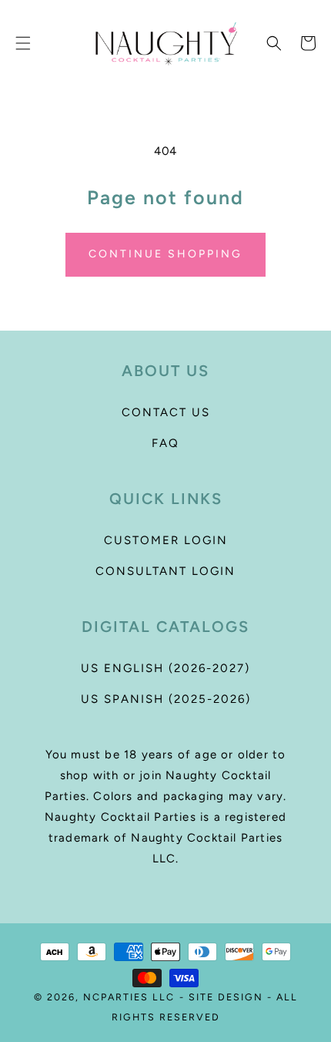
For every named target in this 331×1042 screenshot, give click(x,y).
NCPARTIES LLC (129, 997)
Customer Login (166, 540)
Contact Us (166, 412)
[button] (23, 43)
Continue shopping (165, 253)
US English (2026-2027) (165, 668)
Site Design (226, 997)
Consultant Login (165, 571)
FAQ (165, 443)
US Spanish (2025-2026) (166, 699)
